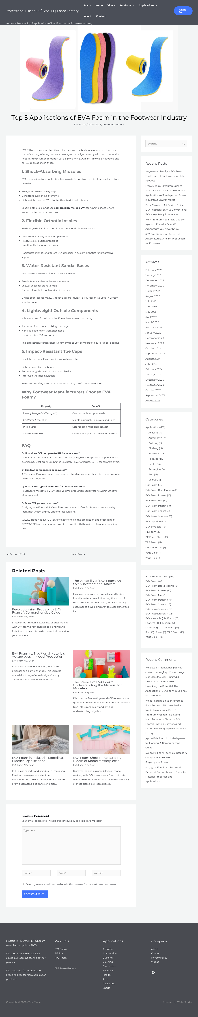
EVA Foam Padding (156, 505)
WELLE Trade (29, 519)
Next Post (78, 554)
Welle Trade (34, 1002)
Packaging (154, 469)
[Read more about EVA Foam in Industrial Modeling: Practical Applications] (40, 739)
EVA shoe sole (153, 526)
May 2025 (150, 311)
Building (153, 443)
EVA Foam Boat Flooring (159, 490)
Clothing (153, 448)
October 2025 (153, 290)
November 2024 (154, 343)
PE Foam (150, 531)
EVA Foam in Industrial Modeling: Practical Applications (38, 759)
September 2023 (155, 395)
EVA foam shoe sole (156, 516)
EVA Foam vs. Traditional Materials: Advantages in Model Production (38, 655)
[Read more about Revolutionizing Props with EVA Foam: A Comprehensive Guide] (40, 591)
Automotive (155, 437)
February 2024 (153, 369)
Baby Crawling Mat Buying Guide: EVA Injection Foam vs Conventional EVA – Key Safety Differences (166, 210)
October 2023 (153, 390)
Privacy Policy (159, 957)
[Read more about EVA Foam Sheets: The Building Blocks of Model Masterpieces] (101, 739)
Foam (173, 618)
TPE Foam (151, 542)
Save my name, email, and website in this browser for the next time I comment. (71, 884)
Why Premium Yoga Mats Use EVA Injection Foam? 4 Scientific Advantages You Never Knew (165, 224)
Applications (146, 5)
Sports (152, 479)
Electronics (154, 453)
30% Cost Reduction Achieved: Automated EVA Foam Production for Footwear (165, 239)
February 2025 (153, 327)
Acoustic (153, 432)
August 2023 (152, 400)
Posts (87, 5)
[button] (132, 5)
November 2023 (154, 384)
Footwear (153, 458)
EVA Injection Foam (156, 521)
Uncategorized (153, 547)
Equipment (153, 576)
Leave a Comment (113, 124)
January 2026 (153, 275)
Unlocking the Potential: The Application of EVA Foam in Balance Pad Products (166, 691)
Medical (168, 622)
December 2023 (154, 379)
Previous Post (15, 554)
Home (99, 5)
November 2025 (154, 285)
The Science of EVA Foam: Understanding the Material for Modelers (97, 685)
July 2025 (150, 301)
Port (150, 474)
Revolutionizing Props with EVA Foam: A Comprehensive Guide (36, 611)
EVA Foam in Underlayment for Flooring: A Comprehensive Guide (165, 743)
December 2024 (154, 337)
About (87, 16)
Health (152, 464)
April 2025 (151, 317)
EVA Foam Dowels (155, 495)
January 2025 (153, 332)
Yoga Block (151, 552)
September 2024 (155, 353)
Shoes (160, 632)
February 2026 (153, 270)
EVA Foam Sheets (155, 510)
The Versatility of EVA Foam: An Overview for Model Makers (97, 582)
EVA (169, 576)
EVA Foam (80, 124)
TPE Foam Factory (65, 968)
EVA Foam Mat (154, 500)
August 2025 (152, 296)
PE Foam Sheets (154, 537)
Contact (101, 16)
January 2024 (153, 374)
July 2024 (151, 363)
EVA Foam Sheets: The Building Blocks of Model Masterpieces (97, 759)
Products (125, 5)
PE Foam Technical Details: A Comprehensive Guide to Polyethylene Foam (166, 757)
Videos (111, 5)
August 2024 (152, 358)
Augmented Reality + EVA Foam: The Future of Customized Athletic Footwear (165, 176)
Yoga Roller (151, 557)
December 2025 (154, 280)
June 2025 (151, 306)
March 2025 (152, 322)
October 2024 (153, 348)
